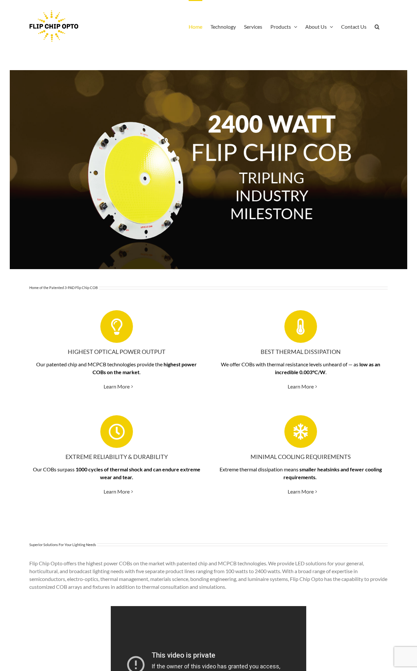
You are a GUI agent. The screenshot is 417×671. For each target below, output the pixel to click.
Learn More (117, 386)
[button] (377, 26)
